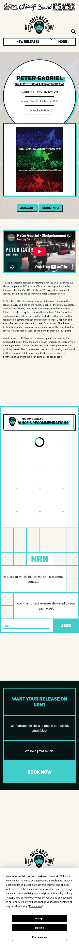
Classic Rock (28, 91)
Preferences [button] (35, 906)
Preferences (39, 937)
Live (56, 91)
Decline (39, 927)
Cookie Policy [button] (20, 902)
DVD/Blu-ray (44, 91)
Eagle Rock (43, 110)
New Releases (27, 41)
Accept (39, 918)
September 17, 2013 (47, 101)
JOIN (66, 625)
